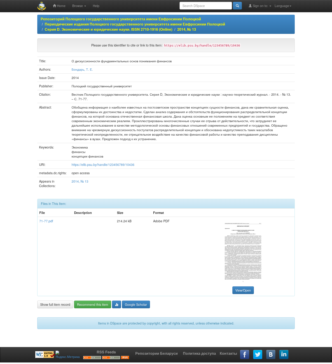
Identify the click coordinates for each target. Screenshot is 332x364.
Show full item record (55, 304)
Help (96, 5)
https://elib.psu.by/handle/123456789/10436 (103, 164)
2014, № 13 (186, 29)
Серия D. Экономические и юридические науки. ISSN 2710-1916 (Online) (108, 29)
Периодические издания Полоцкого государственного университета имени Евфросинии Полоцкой (135, 24)
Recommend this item (92, 304)
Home (60, 5)
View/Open (243, 290)
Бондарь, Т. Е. (82, 69)
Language (282, 5)
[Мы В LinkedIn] (284, 354)
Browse (78, 5)
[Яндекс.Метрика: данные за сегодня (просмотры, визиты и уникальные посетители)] (68, 355)
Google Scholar (136, 304)
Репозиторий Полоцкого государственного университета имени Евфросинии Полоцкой (121, 18)
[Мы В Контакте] (271, 354)
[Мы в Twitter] (258, 354)
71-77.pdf (46, 221)
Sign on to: (260, 5)
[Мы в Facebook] (245, 354)
